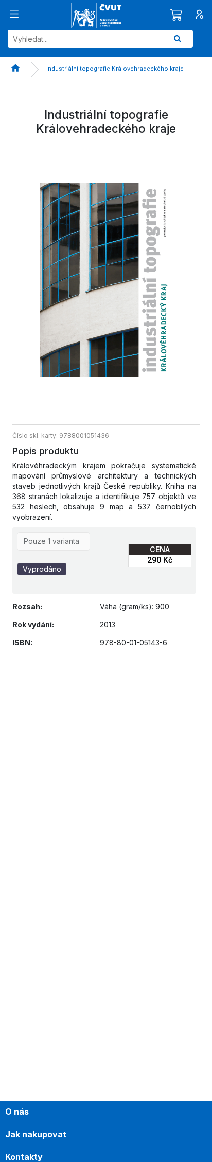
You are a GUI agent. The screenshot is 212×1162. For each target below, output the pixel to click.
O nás (17, 1111)
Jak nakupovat (35, 1134)
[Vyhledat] (177, 39)
